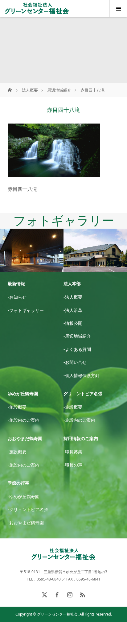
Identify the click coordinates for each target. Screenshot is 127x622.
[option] (31, 251)
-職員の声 (72, 465)
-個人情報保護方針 (81, 375)
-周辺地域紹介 (77, 336)
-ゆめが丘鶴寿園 (23, 496)
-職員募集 (72, 452)
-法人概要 (72, 297)
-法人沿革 (72, 310)
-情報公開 (72, 323)
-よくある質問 (77, 349)
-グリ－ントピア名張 (28, 509)
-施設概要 (17, 407)
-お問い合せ (75, 362)
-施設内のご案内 (23, 420)
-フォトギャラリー (26, 310)
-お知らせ (17, 297)
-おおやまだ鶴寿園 (26, 523)
